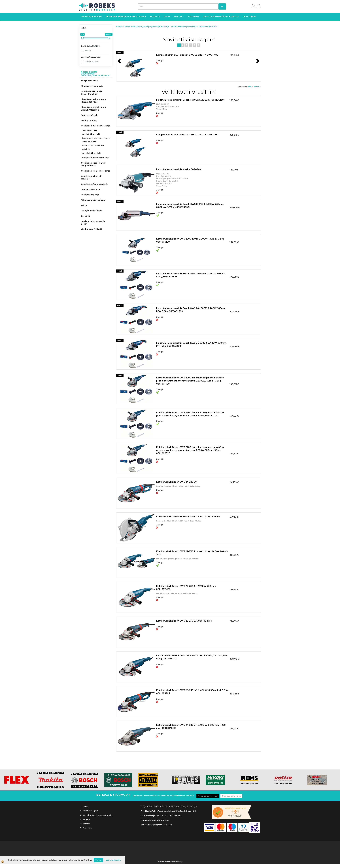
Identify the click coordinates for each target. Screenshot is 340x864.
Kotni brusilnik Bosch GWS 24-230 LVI (176, 482)
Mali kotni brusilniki (91, 134)
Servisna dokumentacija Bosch (93, 222)
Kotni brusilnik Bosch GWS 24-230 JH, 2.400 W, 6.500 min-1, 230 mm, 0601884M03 (191, 726)
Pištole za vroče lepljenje (93, 200)
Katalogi (155, 16)
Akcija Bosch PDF (89, 81)
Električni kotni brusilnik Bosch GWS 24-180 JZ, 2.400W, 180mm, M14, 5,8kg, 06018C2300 (191, 310)
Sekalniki (86, 149)
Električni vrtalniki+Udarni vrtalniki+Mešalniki (93, 108)
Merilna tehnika (88, 120)
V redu (98, 860)
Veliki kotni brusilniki (91, 153)
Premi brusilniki (89, 142)
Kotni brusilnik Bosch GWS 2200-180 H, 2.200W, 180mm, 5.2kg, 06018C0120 (190, 240)
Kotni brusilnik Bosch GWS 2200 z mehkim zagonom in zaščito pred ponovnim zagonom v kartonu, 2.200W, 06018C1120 (190, 414)
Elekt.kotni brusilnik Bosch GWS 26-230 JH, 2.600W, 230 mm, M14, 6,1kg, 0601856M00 (192, 657)
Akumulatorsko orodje (92, 86)
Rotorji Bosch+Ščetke (91, 210)
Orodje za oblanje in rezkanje (95, 171)
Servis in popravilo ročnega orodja (126, 16)
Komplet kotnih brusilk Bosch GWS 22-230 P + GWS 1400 (187, 55)
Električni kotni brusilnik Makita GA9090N (178, 169)
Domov (119, 27)
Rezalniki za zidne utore (93, 145)
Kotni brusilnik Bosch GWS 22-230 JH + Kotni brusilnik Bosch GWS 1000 (192, 553)
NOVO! (120, 52)
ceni (250, 87)
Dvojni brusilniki (89, 130)
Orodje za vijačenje (90, 189)
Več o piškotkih (113, 860)
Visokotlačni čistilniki (91, 229)
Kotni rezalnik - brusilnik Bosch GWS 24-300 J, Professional (188, 516)
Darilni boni (249, 16)
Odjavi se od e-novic (231, 796)
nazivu (257, 87)
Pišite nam (193, 16)
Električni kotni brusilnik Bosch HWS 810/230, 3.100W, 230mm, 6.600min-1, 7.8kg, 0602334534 (190, 205)
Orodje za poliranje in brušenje (91, 177)
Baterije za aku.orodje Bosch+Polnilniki (91, 92)
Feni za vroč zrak (89, 115)
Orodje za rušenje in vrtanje (94, 184)
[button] (257, 61)
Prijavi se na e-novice (207, 796)
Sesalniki (85, 216)
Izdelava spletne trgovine (167, 861)
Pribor (84, 205)
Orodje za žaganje (90, 195)
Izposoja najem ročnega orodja (221, 16)
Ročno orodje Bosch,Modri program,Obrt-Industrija (147, 27)
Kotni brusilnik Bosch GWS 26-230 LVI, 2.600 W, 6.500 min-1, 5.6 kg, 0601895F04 (192, 692)
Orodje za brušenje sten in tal (95, 157)
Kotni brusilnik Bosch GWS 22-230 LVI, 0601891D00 (184, 621)
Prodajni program (91, 16)
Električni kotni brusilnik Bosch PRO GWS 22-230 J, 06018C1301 (190, 100)
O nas (167, 16)
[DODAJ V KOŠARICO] (188, 183)
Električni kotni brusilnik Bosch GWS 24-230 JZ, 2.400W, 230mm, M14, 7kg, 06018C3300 (191, 344)
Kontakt (179, 16)
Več (188, 62)
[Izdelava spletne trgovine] (179, 861)
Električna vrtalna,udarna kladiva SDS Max (93, 100)
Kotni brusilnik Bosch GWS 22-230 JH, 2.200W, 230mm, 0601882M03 (186, 587)
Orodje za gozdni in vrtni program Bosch (93, 164)
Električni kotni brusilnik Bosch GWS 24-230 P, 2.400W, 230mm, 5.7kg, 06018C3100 (191, 275)
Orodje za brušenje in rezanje (95, 126)
